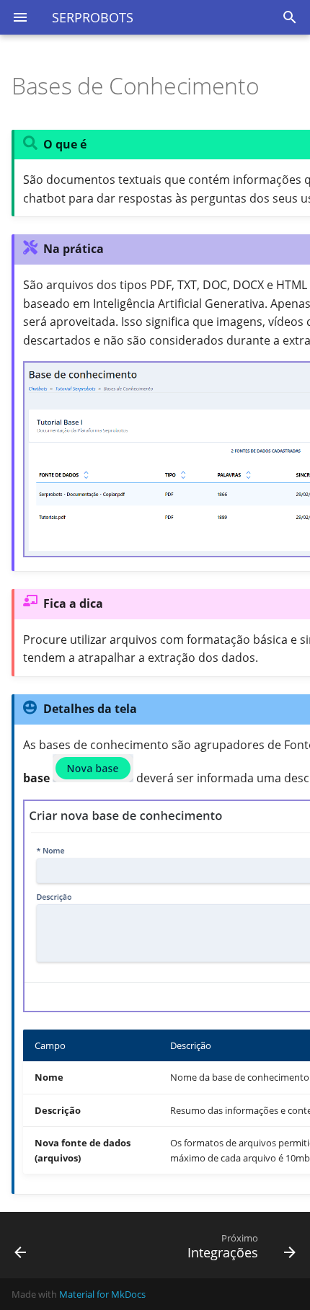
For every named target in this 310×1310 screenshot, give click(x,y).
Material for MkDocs (102, 1294)
